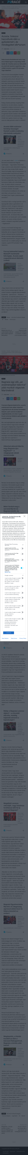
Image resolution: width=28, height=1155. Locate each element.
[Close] (24, 516)
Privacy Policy (22, 638)
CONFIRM (8, 632)
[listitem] (14, 545)
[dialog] (14, 577)
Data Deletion (5, 638)
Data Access (14, 638)
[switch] (22, 548)
